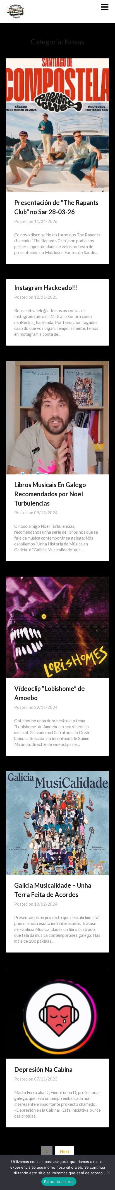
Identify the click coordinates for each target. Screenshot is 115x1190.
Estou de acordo (59, 1181)
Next (65, 1151)
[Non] (108, 1172)
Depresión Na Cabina (43, 1069)
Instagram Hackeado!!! (46, 287)
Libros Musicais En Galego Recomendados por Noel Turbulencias (50, 494)
